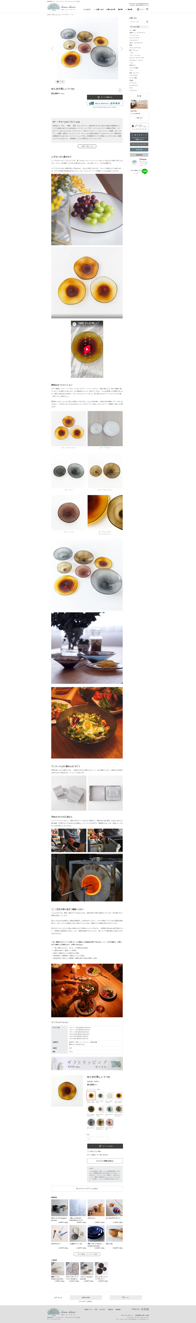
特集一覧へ (140, 118)
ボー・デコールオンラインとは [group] (66, 122)
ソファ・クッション (134, 55)
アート (131, 70)
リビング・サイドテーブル (136, 57)
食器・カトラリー (134, 73)
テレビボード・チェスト (136, 60)
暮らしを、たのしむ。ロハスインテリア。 (61, 7)
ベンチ (131, 52)
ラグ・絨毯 (132, 30)
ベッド (131, 63)
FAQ (96, 1309)
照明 (130, 45)
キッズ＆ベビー (133, 85)
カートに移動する (106, 97)
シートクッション (134, 35)
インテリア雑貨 (133, 68)
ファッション (133, 83)
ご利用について (88, 1309)
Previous (52, 49)
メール (127, 1297)
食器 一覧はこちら (88, 146)
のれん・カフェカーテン (136, 42)
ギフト (131, 88)
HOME (49, 14)
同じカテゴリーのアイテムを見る (87, 1188)
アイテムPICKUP (135, 113)
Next (121, 49)
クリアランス (133, 90)
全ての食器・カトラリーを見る (88, 1254)
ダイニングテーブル (134, 47)
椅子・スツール (133, 50)
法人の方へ (103, 1309)
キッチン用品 (133, 78)
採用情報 (118, 1309)
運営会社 (110, 1309)
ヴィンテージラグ (134, 37)
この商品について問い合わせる (99, 1155)
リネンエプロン (133, 75)
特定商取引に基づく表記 (142, 1315)
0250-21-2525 (86, 1297)
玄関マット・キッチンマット (137, 32)
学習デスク (132, 65)
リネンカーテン (133, 40)
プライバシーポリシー (127, 1315)
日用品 (131, 80)
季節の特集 (134, 111)
